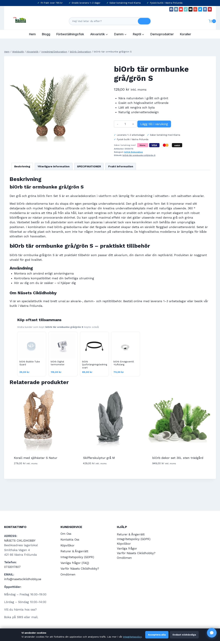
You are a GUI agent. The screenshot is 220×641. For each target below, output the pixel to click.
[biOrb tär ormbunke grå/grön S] (50, 102)
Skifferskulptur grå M (99, 458)
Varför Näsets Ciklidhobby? (79, 568)
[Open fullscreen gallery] (86, 138)
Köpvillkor (67, 545)
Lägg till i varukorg (154, 124)
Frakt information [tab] (120, 166)
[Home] (6, 51)
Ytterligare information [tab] (53, 166)
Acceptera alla (157, 634)
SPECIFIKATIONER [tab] (89, 166)
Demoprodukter (162, 34)
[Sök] (144, 21)
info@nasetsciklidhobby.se (22, 579)
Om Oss (65, 533)
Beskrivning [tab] (22, 166)
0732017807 (12, 567)
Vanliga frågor (127, 548)
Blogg (46, 34)
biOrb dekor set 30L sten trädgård (177, 458)
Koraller (185, 34)
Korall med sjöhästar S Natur (35, 458)
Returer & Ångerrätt (74, 551)
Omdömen (67, 574)
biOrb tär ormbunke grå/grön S (139, 155)
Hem (32, 34)
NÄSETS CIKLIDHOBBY (19, 540)
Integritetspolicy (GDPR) (77, 557)
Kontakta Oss (69, 539)
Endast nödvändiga (184, 634)
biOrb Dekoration (133, 152)
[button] (212, 633)
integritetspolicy (132, 636)
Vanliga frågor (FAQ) (74, 563)
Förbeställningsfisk (70, 34)
